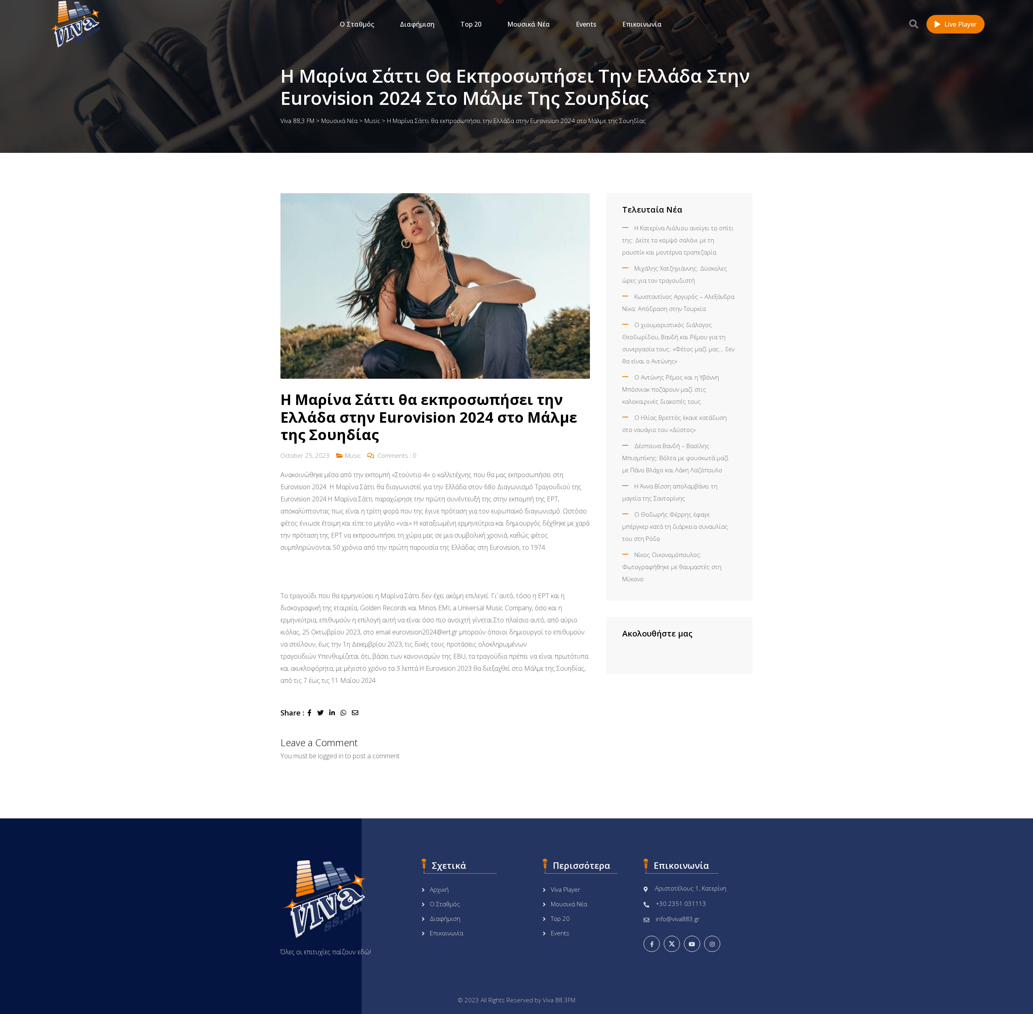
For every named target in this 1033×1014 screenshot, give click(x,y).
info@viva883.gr (678, 919)
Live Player (960, 24)
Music (353, 455)
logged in (330, 755)
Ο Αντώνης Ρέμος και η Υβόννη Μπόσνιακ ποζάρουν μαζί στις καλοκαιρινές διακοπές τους (670, 389)
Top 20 (470, 24)
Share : (292, 713)
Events (586, 24)
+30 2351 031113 (681, 903)
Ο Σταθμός (357, 24)
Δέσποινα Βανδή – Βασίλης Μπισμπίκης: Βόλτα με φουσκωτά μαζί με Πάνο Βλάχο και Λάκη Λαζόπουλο (675, 458)
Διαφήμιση (417, 24)
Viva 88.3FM (559, 1000)
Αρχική (439, 889)
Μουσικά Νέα (528, 24)
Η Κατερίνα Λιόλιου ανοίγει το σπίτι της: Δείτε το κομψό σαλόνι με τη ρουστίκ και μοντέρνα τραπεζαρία (678, 240)
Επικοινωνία (642, 24)
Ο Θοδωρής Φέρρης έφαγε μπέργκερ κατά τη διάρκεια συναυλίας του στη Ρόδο (675, 526)
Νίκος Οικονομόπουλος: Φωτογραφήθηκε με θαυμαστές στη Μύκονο (671, 567)
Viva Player (565, 889)
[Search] (913, 23)
